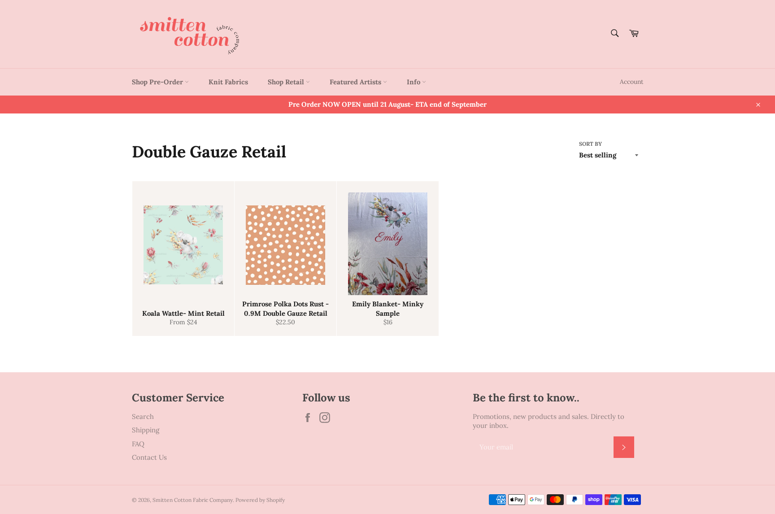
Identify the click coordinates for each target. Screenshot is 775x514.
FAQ (138, 444)
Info (414, 82)
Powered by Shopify (260, 500)
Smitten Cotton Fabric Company (192, 500)
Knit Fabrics (228, 82)
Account (631, 82)
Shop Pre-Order (158, 82)
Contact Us (149, 457)
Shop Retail (287, 82)
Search (143, 416)
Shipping (145, 430)
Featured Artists (356, 82)
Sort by (590, 143)
